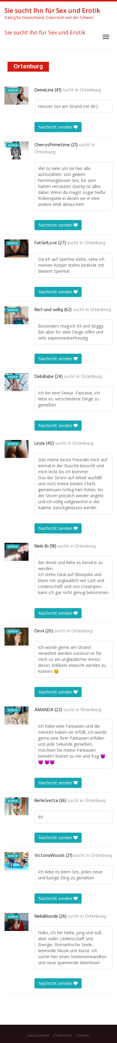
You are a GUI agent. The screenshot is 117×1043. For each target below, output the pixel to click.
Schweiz (83, 1035)
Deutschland (38, 1035)
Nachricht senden (56, 127)
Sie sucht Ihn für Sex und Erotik (45, 32)
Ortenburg (90, 90)
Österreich (62, 1035)
